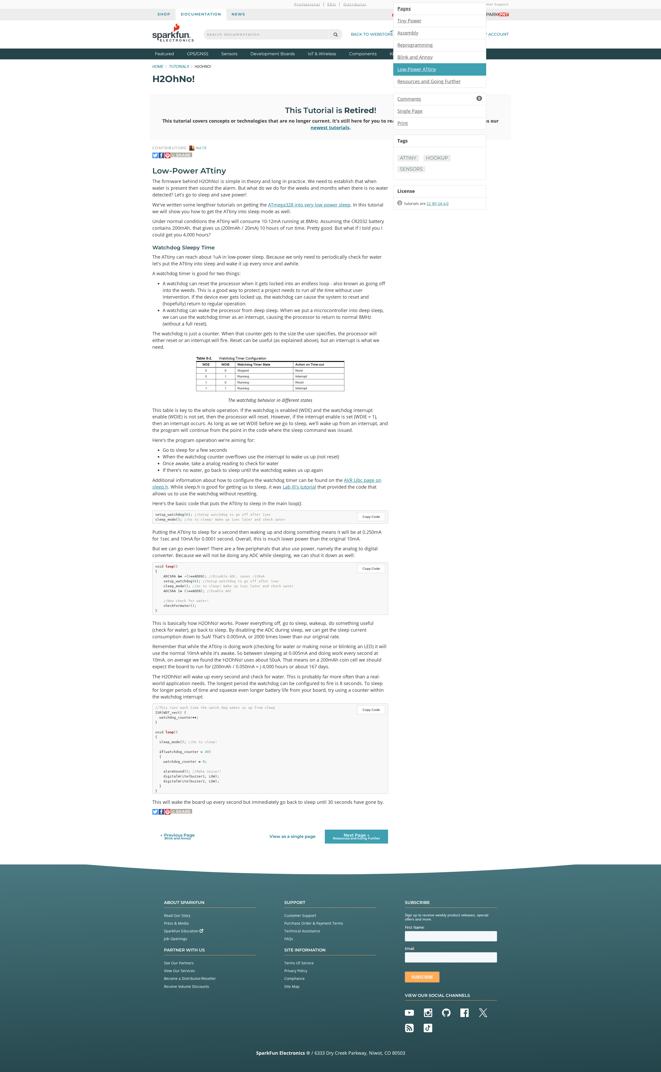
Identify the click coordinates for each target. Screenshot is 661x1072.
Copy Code (371, 517)
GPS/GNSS (197, 53)
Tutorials (179, 66)
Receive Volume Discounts (186, 986)
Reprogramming (415, 45)
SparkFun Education (182, 930)
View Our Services (179, 970)
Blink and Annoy (415, 57)
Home (157, 66)
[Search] (335, 34)
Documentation (201, 14)
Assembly (407, 33)
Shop (164, 14)
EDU (331, 4)
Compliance (294, 978)
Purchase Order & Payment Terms (313, 923)
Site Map (292, 986)
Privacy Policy (295, 970)
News (238, 14)
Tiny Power (409, 21)
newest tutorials (330, 127)
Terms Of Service (299, 962)
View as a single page (293, 836)
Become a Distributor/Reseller (190, 978)
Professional (307, 4)
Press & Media (176, 923)
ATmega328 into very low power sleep (309, 205)
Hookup (437, 158)
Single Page (409, 111)
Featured (169, 53)
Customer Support (492, 4)
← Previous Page (177, 836)
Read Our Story (177, 915)
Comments (438, 99)
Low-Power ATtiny (416, 69)
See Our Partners (179, 962)
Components (363, 53)
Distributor (355, 4)
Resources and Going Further (429, 81)
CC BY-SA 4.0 (437, 203)
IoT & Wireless (322, 53)
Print (402, 123)
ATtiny (408, 158)
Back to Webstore (372, 34)
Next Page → (356, 836)
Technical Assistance (302, 930)
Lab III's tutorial (299, 487)
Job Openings (175, 938)
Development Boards (272, 53)
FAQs (288, 938)
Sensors (229, 53)
